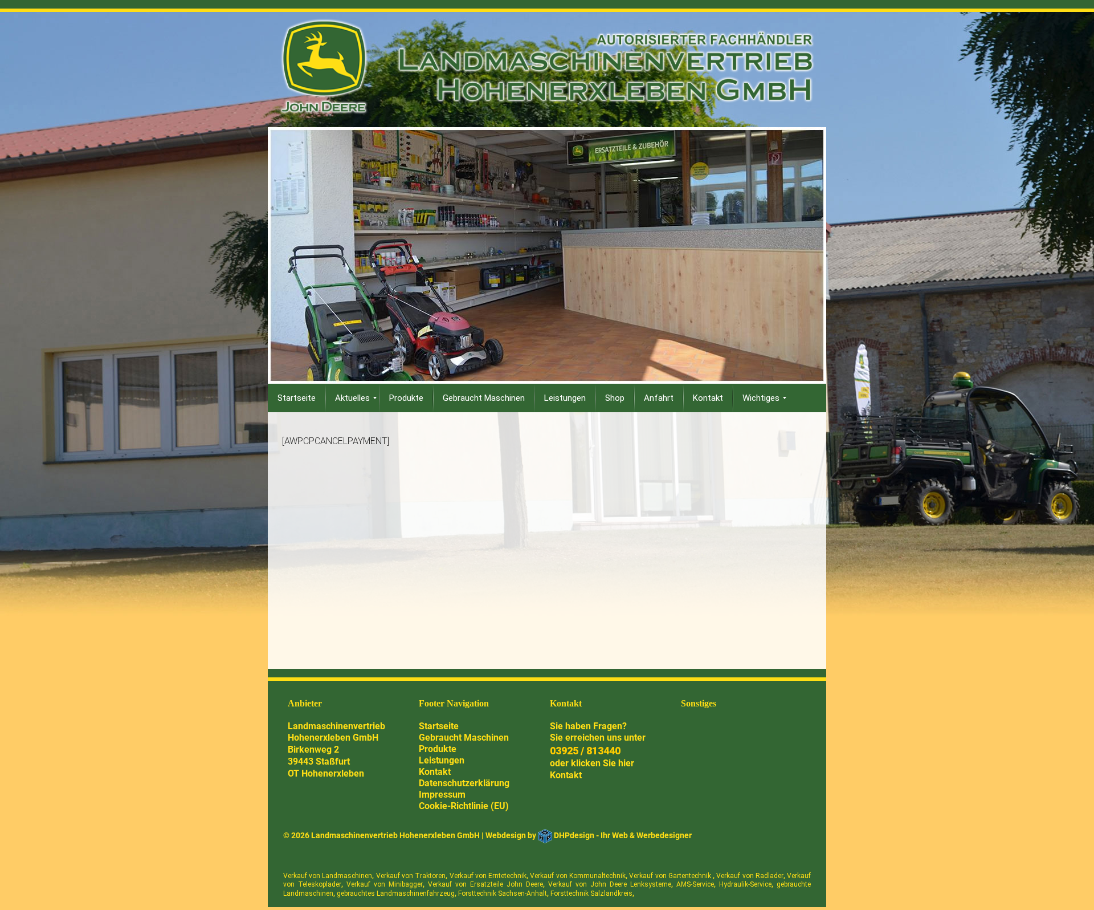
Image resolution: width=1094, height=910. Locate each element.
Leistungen (441, 760)
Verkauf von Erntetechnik (488, 876)
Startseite (439, 726)
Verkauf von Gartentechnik (671, 876)
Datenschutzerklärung (464, 783)
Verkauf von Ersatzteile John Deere (485, 884)
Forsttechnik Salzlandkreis (591, 893)
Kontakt (435, 771)
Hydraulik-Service (745, 884)
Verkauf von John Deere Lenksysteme (609, 884)
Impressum (442, 794)
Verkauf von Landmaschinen (328, 876)
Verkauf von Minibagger (384, 884)
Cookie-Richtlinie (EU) (464, 806)
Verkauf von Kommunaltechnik (578, 876)
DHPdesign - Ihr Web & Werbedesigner (623, 835)
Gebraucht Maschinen (464, 737)
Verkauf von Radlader (749, 876)
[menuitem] (296, 398)
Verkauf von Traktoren (411, 876)
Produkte (437, 749)
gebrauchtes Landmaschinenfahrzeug (396, 893)
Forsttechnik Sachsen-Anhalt (502, 893)
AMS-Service (695, 884)
